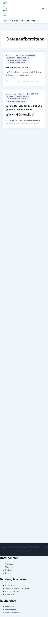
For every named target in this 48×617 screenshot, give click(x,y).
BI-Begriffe (32, 94)
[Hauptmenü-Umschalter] (42, 9)
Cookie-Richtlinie (12, 613)
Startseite (9, 564)
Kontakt (8, 573)
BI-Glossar (9, 594)
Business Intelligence (18, 58)
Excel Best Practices (17, 67)
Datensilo (13, 120)
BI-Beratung (10, 585)
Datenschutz (10, 609)
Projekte (9, 570)
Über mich (9, 567)
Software (30, 55)
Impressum (9, 606)
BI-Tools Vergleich (13, 591)
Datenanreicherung (17, 60)
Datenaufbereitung (16, 63)
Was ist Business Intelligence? (17, 588)
